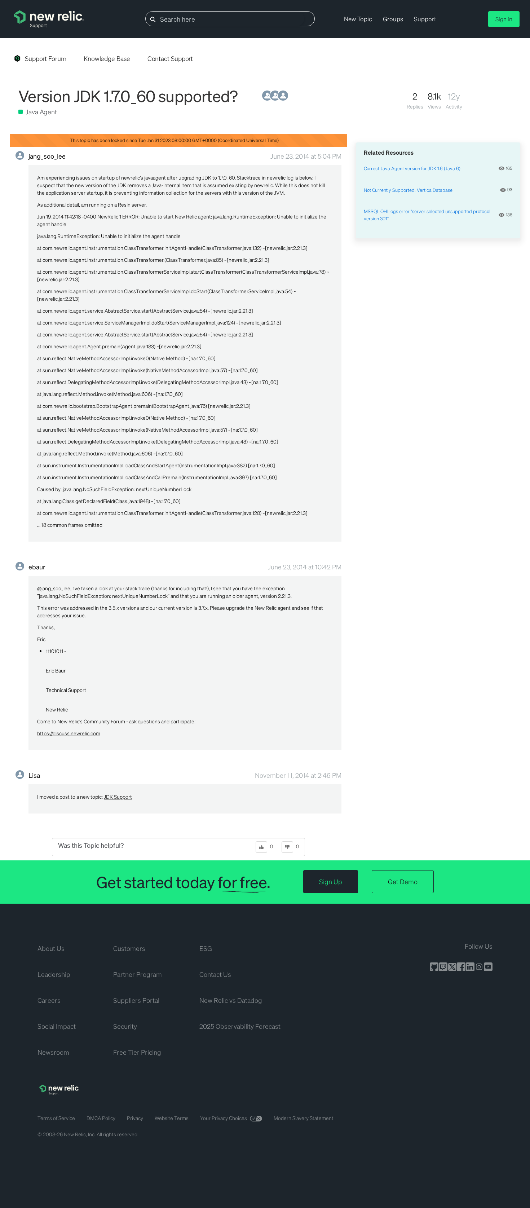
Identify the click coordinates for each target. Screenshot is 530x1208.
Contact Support (170, 58)
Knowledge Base (107, 58)
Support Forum (45, 58)
